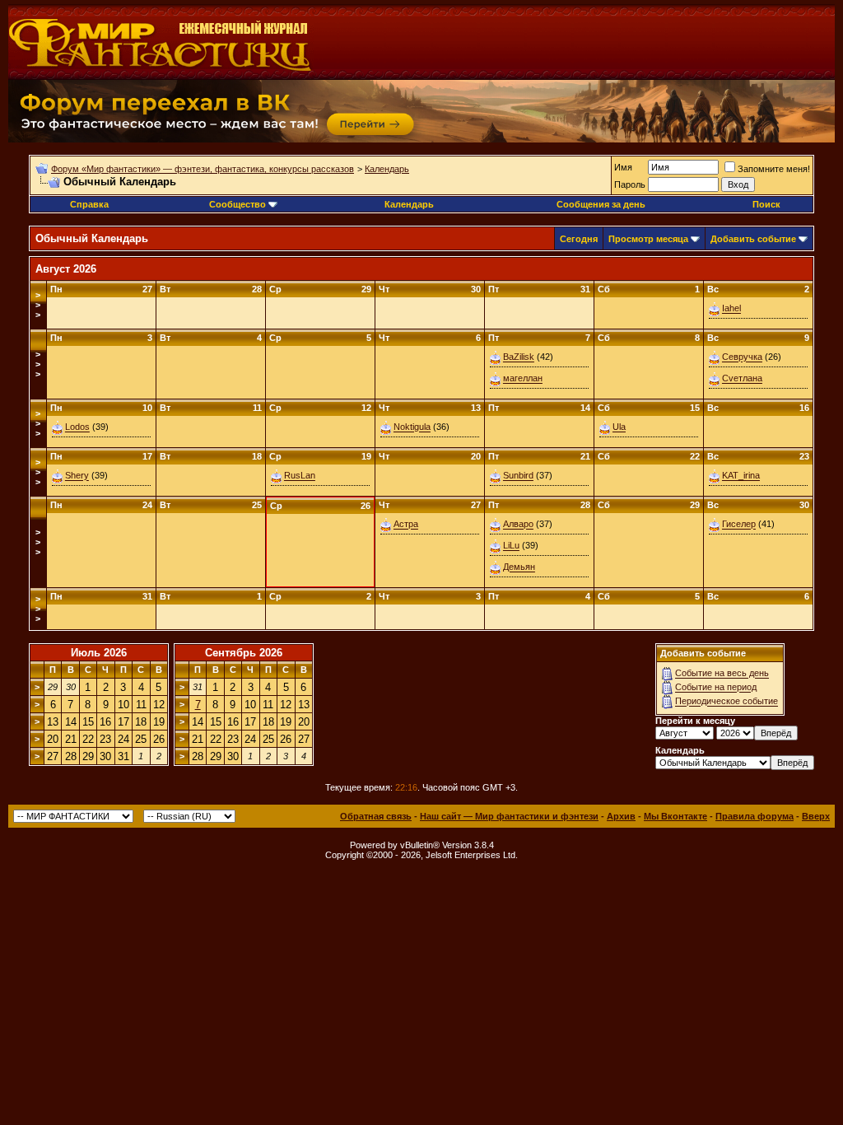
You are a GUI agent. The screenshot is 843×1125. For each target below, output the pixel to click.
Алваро (518, 525)
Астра (406, 525)
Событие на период (716, 688)
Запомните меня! (774, 169)
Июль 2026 (99, 653)
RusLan (299, 476)
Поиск (766, 204)
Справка (89, 204)
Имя (623, 167)
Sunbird (518, 476)
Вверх (816, 816)
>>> (37, 305)
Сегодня (579, 239)
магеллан (523, 379)
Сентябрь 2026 (243, 653)
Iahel (731, 309)
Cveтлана (742, 379)
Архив (621, 816)
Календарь (387, 169)
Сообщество (237, 204)
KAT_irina (741, 476)
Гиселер (739, 525)
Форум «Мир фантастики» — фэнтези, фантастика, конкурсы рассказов (202, 169)
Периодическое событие (726, 702)
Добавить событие (753, 239)
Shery (77, 476)
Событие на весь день (722, 674)
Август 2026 (65, 269)
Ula (619, 427)
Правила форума (754, 816)
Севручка (742, 357)
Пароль (629, 184)
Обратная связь (376, 816)
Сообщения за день (601, 204)
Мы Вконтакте (675, 816)
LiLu (511, 546)
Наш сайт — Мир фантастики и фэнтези (509, 816)
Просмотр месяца (648, 239)
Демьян (519, 567)
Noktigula (412, 427)
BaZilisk (518, 357)
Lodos (77, 427)
